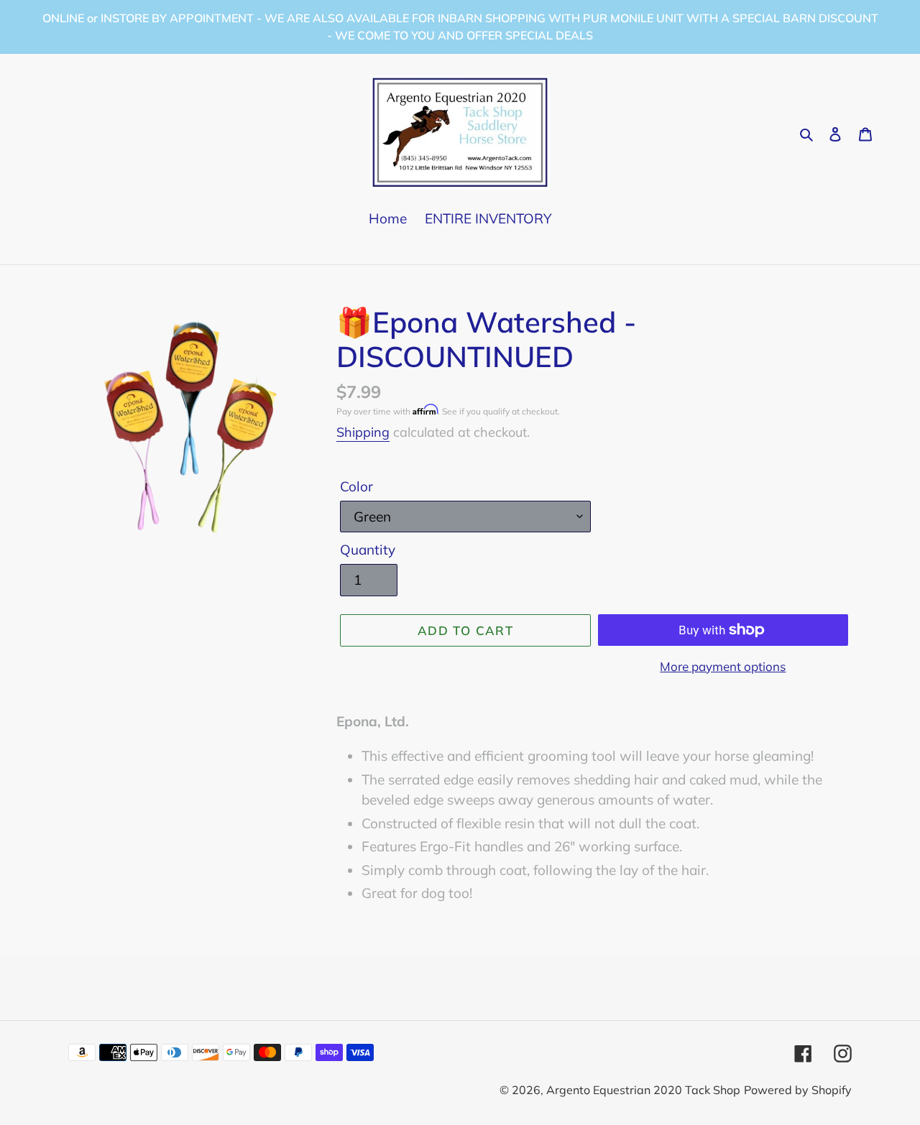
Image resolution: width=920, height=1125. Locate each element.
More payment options (723, 666)
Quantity (367, 549)
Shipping (363, 432)
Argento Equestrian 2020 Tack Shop (643, 1090)
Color (356, 486)
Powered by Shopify (798, 1090)
